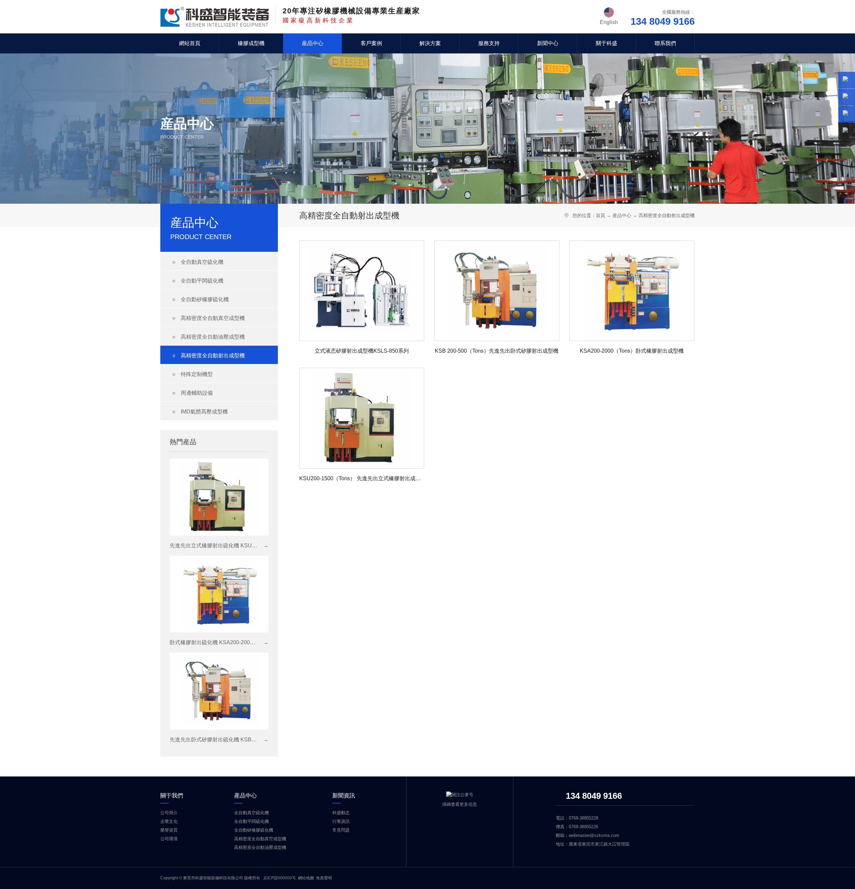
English (609, 22)
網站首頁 (189, 43)
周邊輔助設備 (191, 393)
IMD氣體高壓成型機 (199, 411)
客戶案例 (371, 43)
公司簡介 (169, 812)
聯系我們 (665, 43)
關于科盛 (606, 43)
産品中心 (312, 43)
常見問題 (341, 830)
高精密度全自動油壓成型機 (207, 337)
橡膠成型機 (251, 43)
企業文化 (169, 821)
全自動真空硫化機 (196, 262)
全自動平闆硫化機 (196, 281)
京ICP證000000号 (279, 878)
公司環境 (169, 838)
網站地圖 (306, 878)
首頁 (600, 215)
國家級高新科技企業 (351, 15)
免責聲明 (324, 878)
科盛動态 (341, 812)
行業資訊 (341, 821)
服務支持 (489, 43)
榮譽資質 (169, 830)
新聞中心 (547, 43)
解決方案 (430, 43)
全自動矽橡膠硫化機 (199, 299)
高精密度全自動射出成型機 (207, 355)
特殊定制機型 (191, 374)
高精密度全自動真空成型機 (207, 318)
